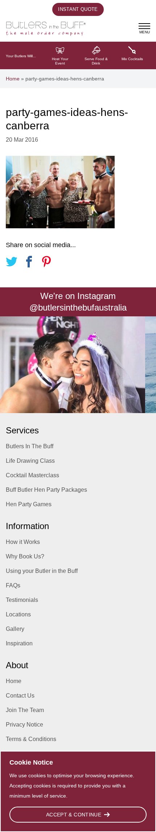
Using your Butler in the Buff (42, 571)
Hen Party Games (29, 504)
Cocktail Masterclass (32, 475)
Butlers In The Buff (29, 446)
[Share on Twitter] (11, 263)
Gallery (15, 629)
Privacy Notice (24, 724)
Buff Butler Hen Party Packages (46, 490)
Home (13, 79)
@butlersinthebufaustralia (78, 307)
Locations (18, 614)
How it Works (23, 542)
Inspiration (19, 643)
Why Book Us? (25, 556)
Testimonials (22, 600)
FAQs (13, 585)
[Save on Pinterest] (46, 263)
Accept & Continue (73, 815)
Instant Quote (78, 9)
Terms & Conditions (31, 739)
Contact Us (20, 695)
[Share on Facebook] (29, 263)
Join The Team (25, 710)
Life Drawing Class (30, 461)
